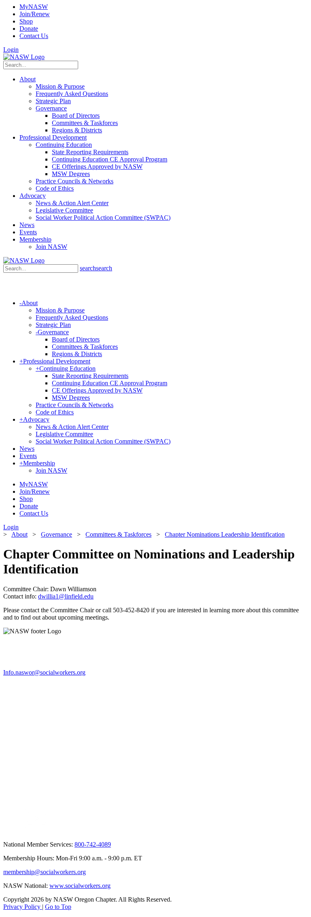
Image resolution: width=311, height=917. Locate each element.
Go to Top (58, 906)
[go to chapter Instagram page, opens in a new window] (128, 830)
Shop (26, 21)
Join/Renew (34, 14)
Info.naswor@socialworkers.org (44, 672)
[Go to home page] (24, 56)
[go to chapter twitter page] (8, 830)
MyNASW (33, 6)
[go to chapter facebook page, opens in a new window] (18, 830)
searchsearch (96, 268)
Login (11, 49)
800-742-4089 (93, 844)
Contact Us (33, 35)
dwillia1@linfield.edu (66, 596)
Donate (28, 28)
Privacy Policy (22, 906)
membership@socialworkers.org (44, 871)
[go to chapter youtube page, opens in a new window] (36, 830)
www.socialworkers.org (80, 885)
